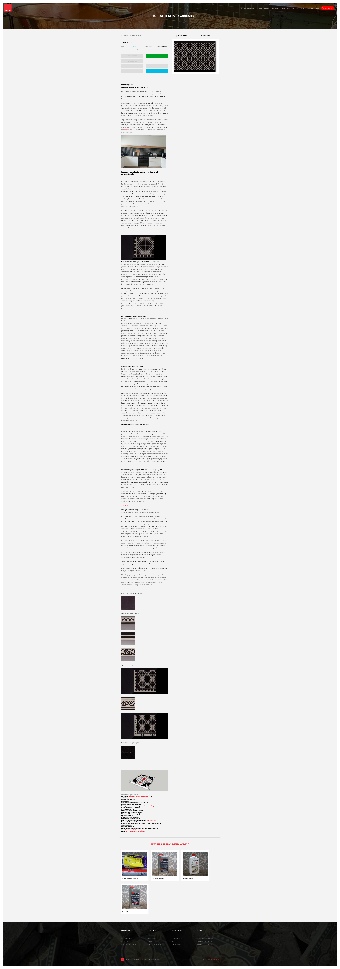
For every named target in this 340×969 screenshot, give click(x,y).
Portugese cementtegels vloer (138, 796)
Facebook (127, 959)
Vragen (310, 8)
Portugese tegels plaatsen (154, 935)
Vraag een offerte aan (157, 71)
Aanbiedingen (275, 8)
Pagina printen (182, 36)
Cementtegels (125, 941)
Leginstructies (132, 61)
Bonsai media (215, 959)
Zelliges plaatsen (151, 938)
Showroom (200, 935)
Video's (174, 941)
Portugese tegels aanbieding (135, 831)
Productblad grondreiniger (132, 71)
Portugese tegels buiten (154, 944)
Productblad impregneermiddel (157, 66)
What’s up (295, 8)
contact (126, 130)
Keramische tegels (126, 938)
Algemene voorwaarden (152, 959)
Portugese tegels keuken (141, 830)
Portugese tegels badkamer (205, 941)
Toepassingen (150, 941)
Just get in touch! (127, 505)
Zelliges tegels (151, 820)
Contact (317, 8)
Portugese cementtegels (128, 944)
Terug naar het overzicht (132, 36)
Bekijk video (132, 66)
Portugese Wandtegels (178, 944)
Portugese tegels (245, 8)
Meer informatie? (132, 56)
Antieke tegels (257, 8)
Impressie (303, 8)
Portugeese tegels (126, 935)
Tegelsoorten (285, 8)
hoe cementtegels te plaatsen (154, 806)
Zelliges (266, 8)
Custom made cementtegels (205, 938)
